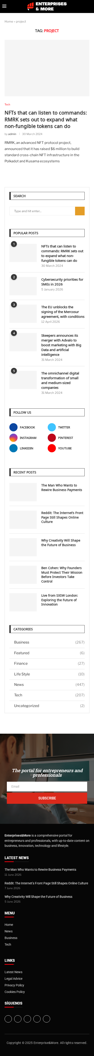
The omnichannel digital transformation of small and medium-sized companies (60, 380)
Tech (49, 695)
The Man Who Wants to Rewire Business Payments (61, 487)
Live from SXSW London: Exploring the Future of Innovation (59, 599)
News (49, 684)
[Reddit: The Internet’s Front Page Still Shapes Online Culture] (23, 520)
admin (12, 134)
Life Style (49, 674)
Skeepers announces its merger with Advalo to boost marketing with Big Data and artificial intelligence (61, 345)
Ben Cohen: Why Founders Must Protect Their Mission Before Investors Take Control (61, 574)
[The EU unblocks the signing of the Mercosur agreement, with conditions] (23, 314)
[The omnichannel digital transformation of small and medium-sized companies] (23, 380)
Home (9, 21)
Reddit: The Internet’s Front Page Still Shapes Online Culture (62, 517)
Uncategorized (49, 706)
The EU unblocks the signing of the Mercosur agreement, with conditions (62, 312)
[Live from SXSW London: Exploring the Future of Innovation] (23, 602)
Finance (49, 663)
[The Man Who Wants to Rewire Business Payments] (23, 492)
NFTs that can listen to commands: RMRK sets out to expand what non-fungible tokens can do (46, 119)
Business (49, 642)
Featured (49, 653)
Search (80, 211)
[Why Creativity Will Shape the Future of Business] (23, 547)
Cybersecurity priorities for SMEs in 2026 (62, 281)
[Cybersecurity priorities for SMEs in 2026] (23, 286)
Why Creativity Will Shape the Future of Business (60, 542)
